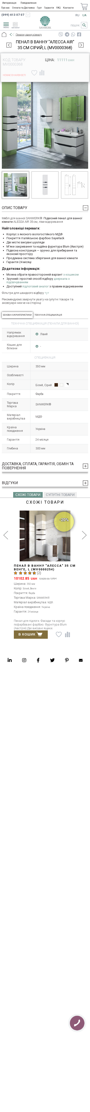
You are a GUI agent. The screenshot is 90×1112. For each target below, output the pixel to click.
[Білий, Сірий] (66, 385)
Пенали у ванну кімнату (29, 34)
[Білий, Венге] (56, 385)
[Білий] (61, 385)
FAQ (58, 7)
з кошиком (71, 274)
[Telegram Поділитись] (67, 34)
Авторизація (9, 3)
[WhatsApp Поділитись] (73, 34)
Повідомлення (28, 3)
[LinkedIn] (10, 660)
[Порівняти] (41, 72)
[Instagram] (24, 660)
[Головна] (4, 34)
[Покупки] (84, 6)
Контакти (68, 7)
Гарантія (49, 7)
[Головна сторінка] (45, 23)
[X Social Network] (52, 660)
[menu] (5, 24)
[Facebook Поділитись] (79, 34)
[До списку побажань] (33, 72)
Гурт (39, 7)
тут (47, 293)
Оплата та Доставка (23, 7)
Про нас (5, 7)
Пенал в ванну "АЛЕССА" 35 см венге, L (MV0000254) (45, 567)
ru (77, 15)
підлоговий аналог (35, 286)
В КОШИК (27, 634)
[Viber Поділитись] (60, 34)
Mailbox (81, 660)
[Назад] (12, 34)
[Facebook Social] (38, 660)
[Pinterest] (67, 660)
